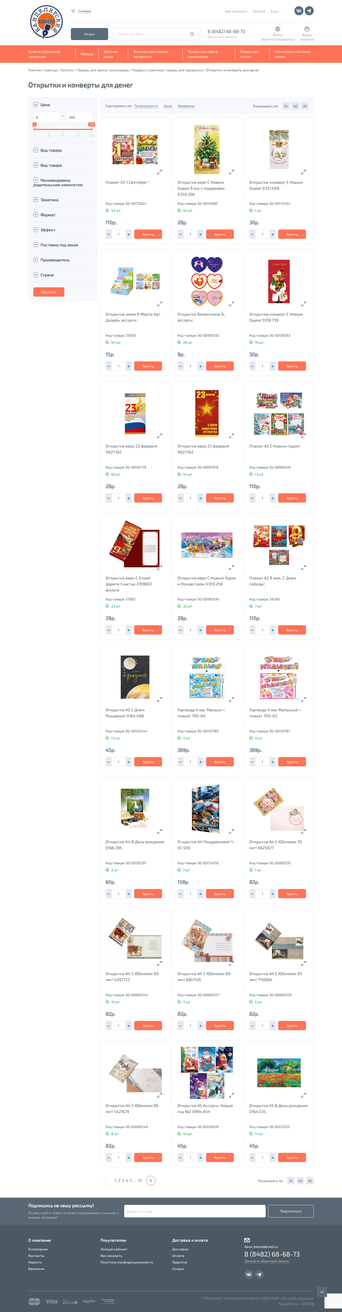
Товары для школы (249, 54)
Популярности (146, 106)
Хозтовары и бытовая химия (293, 54)
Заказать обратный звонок (266, 1261)
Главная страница (43, 70)
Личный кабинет (113, 1249)
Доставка (180, 1249)
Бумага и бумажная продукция (44, 54)
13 (140, 1180)
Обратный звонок (222, 37)
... (134, 1180)
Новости (35, 1262)
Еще (274, 11)
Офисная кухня (111, 54)
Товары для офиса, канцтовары (203, 54)
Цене (168, 106)
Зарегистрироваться (278, 39)
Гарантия (179, 1262)
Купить (148, 234)
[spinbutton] (119, 234)
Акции (89, 34)
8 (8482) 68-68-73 (226, 31)
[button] (129, 234)
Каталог (67, 70)
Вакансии (36, 1268)
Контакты (36, 1255)
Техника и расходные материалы (150, 54)
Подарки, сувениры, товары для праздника (167, 70)
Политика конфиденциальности (126, 1262)
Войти (278, 35)
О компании (38, 1249)
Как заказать (236, 11)
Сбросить (48, 292)
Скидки (178, 1268)
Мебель (87, 54)
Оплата (259, 11)
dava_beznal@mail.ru (261, 1246)
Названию (186, 106)
